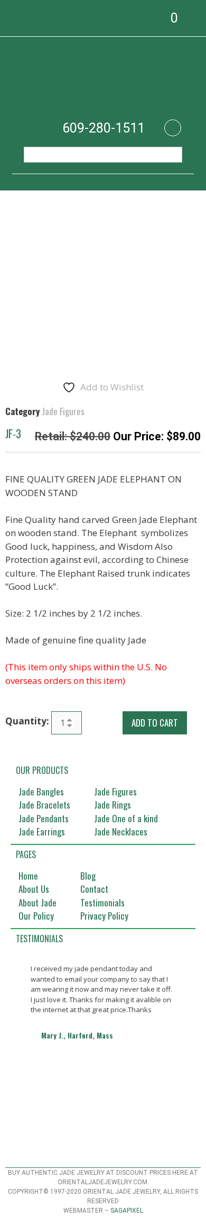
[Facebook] (172, 127)
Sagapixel (126, 1210)
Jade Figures (63, 411)
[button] (12, 18)
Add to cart (155, 722)
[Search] (168, 154)
